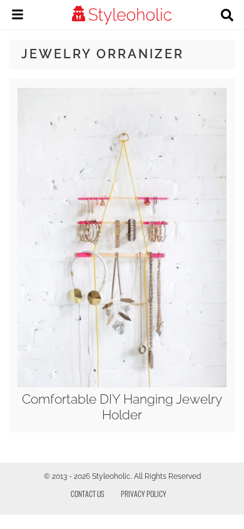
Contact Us (87, 493)
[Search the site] (227, 16)
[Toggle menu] (17, 16)
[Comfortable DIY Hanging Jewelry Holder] (122, 384)
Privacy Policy (143, 493)
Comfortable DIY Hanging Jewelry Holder (122, 406)
